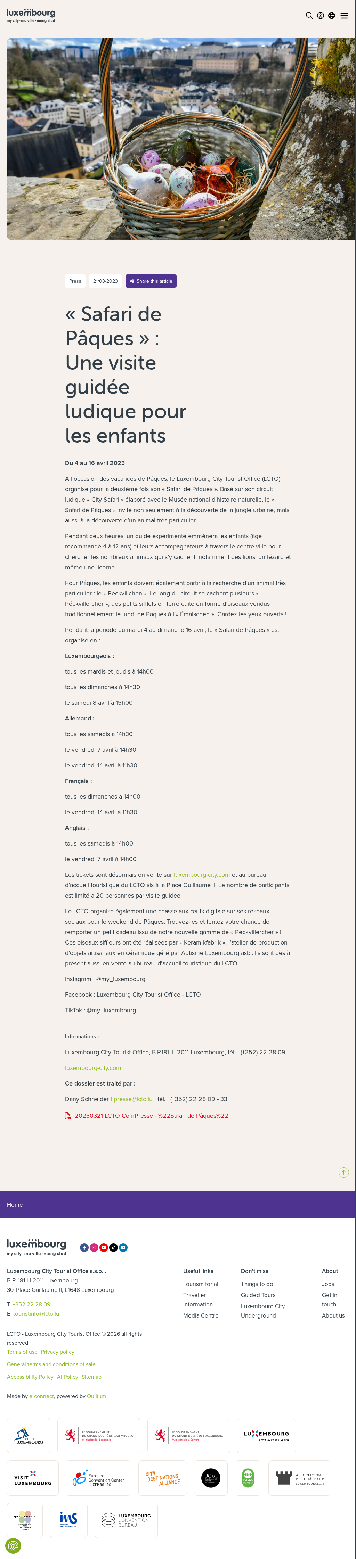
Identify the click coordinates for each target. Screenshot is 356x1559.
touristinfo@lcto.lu (36, 1314)
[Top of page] (344, 1172)
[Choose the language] (331, 15)
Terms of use (22, 1351)
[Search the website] (309, 15)
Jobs (328, 1284)
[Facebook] (84, 1247)
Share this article (154, 281)
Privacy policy (57, 1351)
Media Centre (201, 1315)
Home (15, 1205)
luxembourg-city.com (202, 874)
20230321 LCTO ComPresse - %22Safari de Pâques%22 (146, 1115)
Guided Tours (258, 1295)
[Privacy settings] (13, 1546)
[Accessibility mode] (320, 15)
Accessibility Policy (30, 1376)
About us (333, 1315)
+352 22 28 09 (31, 1304)
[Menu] (344, 15)
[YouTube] (103, 1247)
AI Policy (67, 1376)
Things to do (257, 1284)
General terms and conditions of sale (51, 1364)
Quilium (96, 1396)
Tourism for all (201, 1284)
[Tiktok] (113, 1247)
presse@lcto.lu (133, 1099)
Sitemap (92, 1376)
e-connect (41, 1396)
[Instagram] (94, 1247)
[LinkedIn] (123, 1247)
